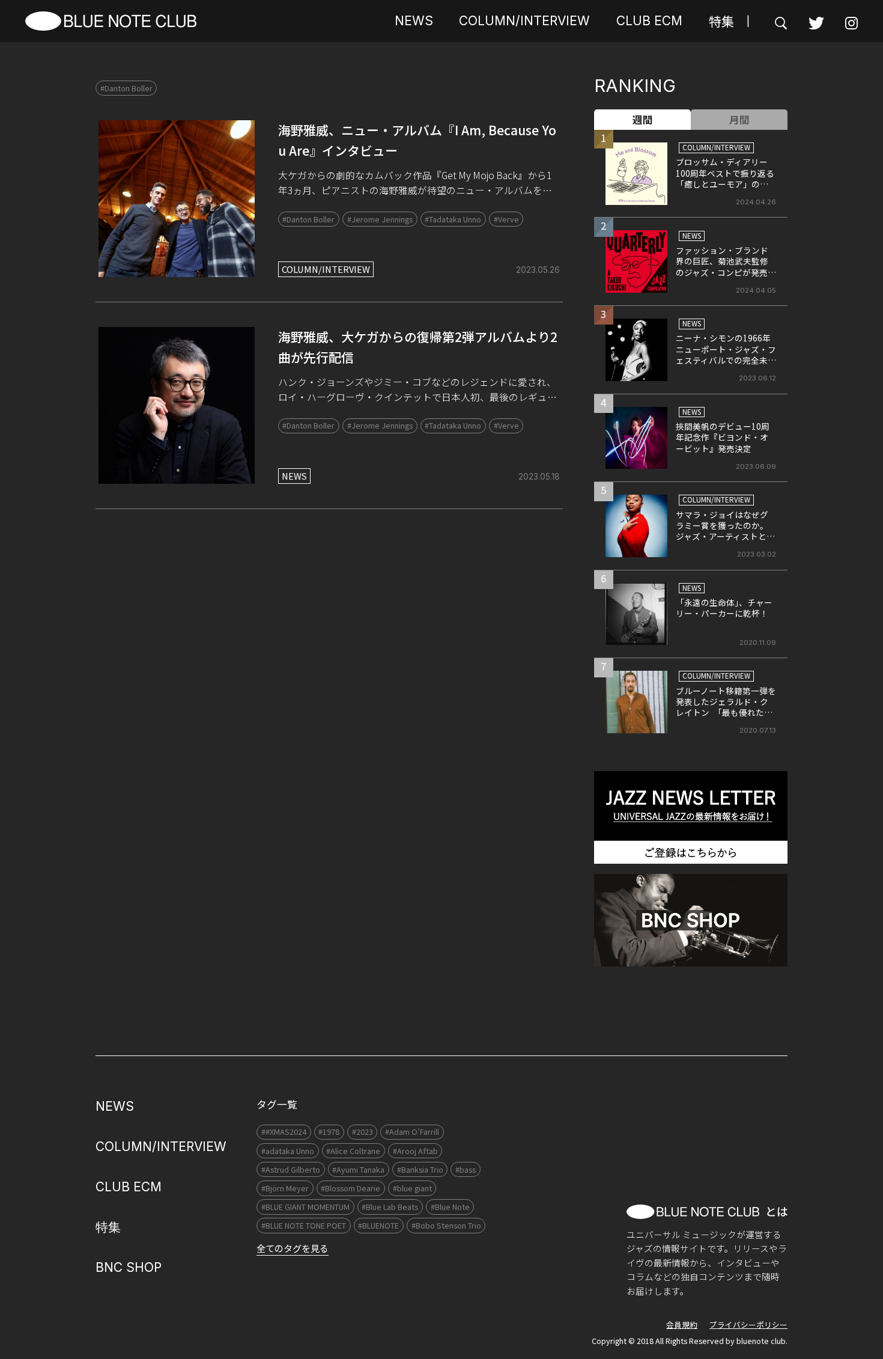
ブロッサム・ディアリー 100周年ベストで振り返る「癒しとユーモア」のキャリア (726, 178)
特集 (721, 21)
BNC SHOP (129, 1267)
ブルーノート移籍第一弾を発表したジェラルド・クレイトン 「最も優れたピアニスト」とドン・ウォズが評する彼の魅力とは (726, 713)
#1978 (328, 1131)
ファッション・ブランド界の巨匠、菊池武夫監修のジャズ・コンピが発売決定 (726, 266)
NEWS (414, 20)
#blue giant (412, 1188)
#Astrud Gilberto (290, 1169)
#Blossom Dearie (350, 1188)
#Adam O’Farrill (412, 1131)
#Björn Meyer (285, 1188)
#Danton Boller (126, 88)
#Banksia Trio (420, 1169)
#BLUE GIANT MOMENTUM (305, 1206)
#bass (465, 1169)
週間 (643, 119)
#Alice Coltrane (353, 1150)
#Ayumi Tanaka (358, 1169)
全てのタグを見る (292, 1247)
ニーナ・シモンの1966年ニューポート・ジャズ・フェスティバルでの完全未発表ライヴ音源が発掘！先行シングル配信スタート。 (726, 365)
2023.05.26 (538, 270)
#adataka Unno (287, 1150)
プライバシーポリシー (748, 1324)
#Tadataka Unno (453, 219)
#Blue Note (450, 1206)
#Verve (506, 219)
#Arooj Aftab (415, 1150)
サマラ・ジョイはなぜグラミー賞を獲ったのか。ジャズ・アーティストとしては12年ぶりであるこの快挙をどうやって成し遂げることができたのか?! (726, 542)
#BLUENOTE (378, 1225)
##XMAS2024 (283, 1131)
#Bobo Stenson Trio (446, 1225)
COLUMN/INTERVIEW (524, 20)
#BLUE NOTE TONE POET (303, 1225)
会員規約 (681, 1324)
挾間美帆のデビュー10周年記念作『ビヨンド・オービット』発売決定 (722, 437)
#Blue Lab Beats (390, 1206)
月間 (739, 119)
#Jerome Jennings (380, 219)
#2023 (362, 1131)
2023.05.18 (539, 476)
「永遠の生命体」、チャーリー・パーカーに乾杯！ (724, 607)
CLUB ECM (649, 20)
